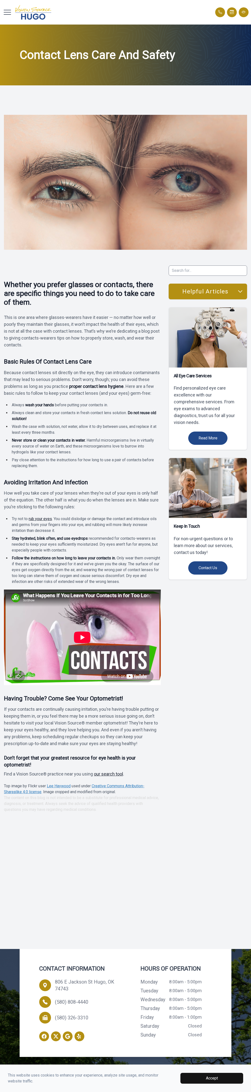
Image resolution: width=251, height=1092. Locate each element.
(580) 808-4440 (71, 1002)
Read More (208, 438)
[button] (7, 12)
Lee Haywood (59, 786)
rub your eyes (40, 518)
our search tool (108, 773)
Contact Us (208, 568)
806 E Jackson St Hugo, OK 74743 (84, 985)
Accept (212, 1078)
